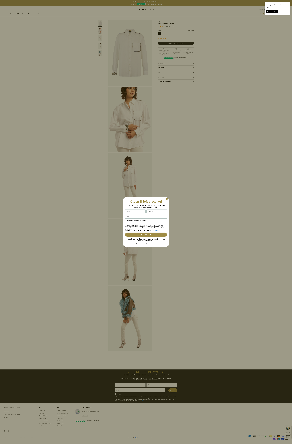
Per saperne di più (271, 12)
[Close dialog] (167, 199)
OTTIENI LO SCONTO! (146, 234)
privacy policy (155, 230)
